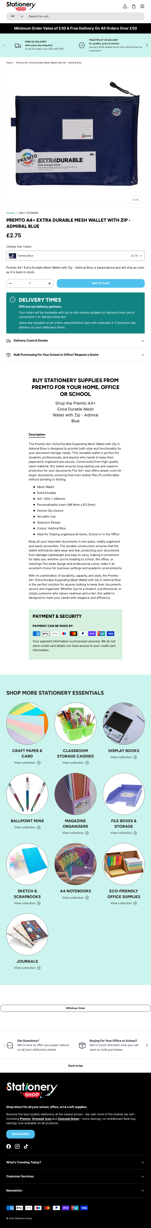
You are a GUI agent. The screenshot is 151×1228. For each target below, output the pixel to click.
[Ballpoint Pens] (27, 794)
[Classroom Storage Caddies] (75, 723)
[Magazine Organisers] (75, 794)
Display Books (123, 750)
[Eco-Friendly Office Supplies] (124, 864)
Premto (10, 212)
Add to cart (101, 283)
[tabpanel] (75, 522)
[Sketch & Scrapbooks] (27, 864)
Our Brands (20, 1134)
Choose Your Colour (18, 246)
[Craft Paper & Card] (27, 723)
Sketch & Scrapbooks (27, 894)
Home (9, 62)
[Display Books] (124, 723)
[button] (133, 6)
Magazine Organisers (75, 823)
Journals (27, 961)
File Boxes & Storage (123, 823)
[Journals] (27, 934)
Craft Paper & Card (27, 753)
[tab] (37, 434)
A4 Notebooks (75, 891)
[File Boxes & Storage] (124, 794)
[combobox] (75, 16)
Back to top (75, 1065)
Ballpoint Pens (27, 820)
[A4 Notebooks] (75, 864)
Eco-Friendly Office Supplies (123, 894)
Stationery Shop (23, 1218)
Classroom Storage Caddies (75, 753)
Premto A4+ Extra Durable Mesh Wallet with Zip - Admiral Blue (49, 62)
